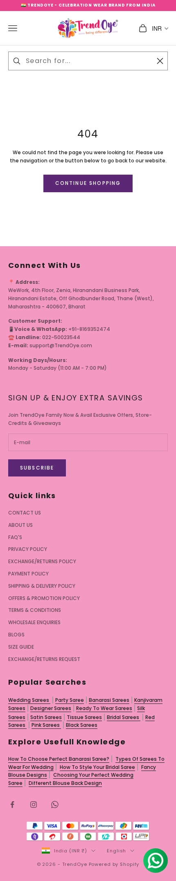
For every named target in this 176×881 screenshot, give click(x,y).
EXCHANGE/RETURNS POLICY (42, 561)
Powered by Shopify (114, 864)
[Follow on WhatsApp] (55, 804)
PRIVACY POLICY (27, 549)
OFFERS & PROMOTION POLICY (44, 598)
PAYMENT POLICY (28, 573)
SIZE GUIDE (21, 646)
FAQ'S (15, 537)
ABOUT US (20, 524)
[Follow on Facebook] (12, 804)
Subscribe (37, 467)
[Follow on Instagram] (33, 804)
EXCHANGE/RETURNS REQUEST (44, 659)
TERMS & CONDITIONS (34, 610)
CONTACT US (24, 512)
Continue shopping (88, 183)
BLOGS (16, 634)
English (116, 850)
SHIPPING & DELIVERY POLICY (41, 585)
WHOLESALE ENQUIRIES (34, 622)
